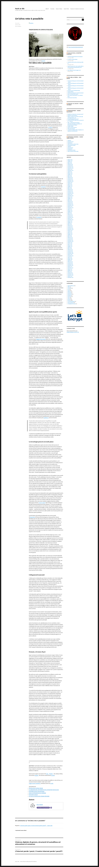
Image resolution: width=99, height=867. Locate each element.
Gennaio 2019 (70, 251)
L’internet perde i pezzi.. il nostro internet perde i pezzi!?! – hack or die (36, 825)
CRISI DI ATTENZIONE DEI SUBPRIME (37, 793)
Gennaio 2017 (70, 272)
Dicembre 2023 (70, 192)
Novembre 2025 (70, 168)
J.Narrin (43, 60)
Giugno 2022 (70, 210)
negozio (36, 775)
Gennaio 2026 (70, 165)
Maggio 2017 (70, 270)
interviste (69, 296)
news (69, 297)
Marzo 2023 (70, 200)
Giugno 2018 (70, 258)
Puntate (52, 8)
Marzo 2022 (70, 213)
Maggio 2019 (70, 246)
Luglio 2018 (70, 257)
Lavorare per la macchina (72, 97)
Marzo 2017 (70, 271)
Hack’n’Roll (66, 8)
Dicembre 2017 (70, 264)
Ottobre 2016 (70, 276)
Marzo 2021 (70, 224)
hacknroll (69, 292)
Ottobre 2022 (70, 206)
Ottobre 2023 (70, 194)
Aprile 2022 (70, 212)
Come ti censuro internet (72, 127)
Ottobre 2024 (70, 182)
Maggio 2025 (70, 174)
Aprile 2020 (70, 235)
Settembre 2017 (70, 267)
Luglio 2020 (70, 231)
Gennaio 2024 (70, 190)
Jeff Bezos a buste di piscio (72, 115)
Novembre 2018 (70, 253)
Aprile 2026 (70, 162)
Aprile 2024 (70, 187)
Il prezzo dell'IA (70, 91)
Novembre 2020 (70, 229)
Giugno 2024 (70, 184)
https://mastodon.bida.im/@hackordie (76, 47)
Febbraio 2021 (70, 225)
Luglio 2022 (70, 208)
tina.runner (40, 804)
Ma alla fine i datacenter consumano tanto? (75, 114)
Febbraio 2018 (70, 261)
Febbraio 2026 (70, 164)
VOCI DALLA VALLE (33, 794)
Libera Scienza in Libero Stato (73, 144)
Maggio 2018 (70, 259)
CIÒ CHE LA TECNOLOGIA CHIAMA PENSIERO (39, 796)
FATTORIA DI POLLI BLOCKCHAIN (36, 791)
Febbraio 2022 (70, 214)
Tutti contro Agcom (71, 128)
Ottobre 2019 (70, 242)
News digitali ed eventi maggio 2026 (74, 70)
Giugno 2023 (70, 196)
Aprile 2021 (70, 223)
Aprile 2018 (70, 260)
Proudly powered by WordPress (31, 861)
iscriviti (53, 775)
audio (69, 286)
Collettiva (69, 140)
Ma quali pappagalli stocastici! (73, 119)
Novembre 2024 (70, 181)
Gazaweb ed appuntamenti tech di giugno (75, 56)
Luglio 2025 (70, 171)
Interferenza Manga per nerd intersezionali (75, 92)
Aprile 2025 (70, 175)
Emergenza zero (71, 141)
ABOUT (47, 8)
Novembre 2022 (70, 205)
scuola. (51, 783)
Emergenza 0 (70, 142)
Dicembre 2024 (70, 180)
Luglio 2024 (70, 183)
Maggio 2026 (70, 160)
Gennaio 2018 (70, 263)
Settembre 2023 (70, 195)
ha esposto (38, 217)
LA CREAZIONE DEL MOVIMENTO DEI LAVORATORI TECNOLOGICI (44, 789)
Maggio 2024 (70, 186)
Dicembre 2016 (70, 273)
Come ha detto (42, 502)
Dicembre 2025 (70, 166)
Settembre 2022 (70, 207)
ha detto (50, 127)
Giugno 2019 (70, 245)
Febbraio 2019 (70, 249)
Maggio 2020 (70, 234)
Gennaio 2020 (70, 239)
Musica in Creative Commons (77, 8)
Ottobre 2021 (70, 218)
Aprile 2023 (70, 199)
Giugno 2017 (70, 269)
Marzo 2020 (70, 236)
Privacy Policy (22, 861)
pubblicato (46, 417)
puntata (69, 300)
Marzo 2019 (70, 248)
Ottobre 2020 (70, 230)
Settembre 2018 (70, 255)
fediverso (69, 291)
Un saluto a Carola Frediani (72, 59)
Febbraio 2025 (70, 177)
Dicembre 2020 (70, 228)
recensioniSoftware (71, 301)
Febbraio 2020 (70, 237)
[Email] (51, 808)
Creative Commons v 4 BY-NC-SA (73, 332)
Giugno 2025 (70, 172)
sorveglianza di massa (72, 303)
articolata (43, 186)
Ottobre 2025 (70, 169)
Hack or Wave (59, 8)
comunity (69, 288)
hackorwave (70, 294)
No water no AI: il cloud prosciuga (74, 90)
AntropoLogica (70, 147)
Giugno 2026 (70, 159)
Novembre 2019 (70, 241)
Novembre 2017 (70, 265)
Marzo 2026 (70, 163)
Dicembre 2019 (70, 240)
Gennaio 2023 (70, 202)
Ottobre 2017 (70, 266)
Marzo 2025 (70, 176)
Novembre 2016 (70, 275)
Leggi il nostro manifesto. (35, 783)
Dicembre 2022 (70, 204)
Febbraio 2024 (70, 189)
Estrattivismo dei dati (71, 145)
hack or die (19, 9)
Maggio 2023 (70, 198)
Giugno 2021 (70, 220)
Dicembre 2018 (70, 252)
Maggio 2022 (70, 211)
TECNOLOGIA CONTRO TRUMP (36, 788)
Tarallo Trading (70, 126)
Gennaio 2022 (70, 216)
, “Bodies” (49, 773)
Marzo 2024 (70, 188)
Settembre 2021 (70, 219)
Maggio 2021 (70, 222)
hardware (69, 295)
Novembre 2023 (70, 193)
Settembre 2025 (70, 170)
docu (68, 289)
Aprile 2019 (70, 247)
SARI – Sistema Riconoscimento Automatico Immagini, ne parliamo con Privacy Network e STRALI (75, 124)
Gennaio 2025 (70, 178)
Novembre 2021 (70, 217)
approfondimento (71, 285)
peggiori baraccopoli (40, 339)
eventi (69, 290)
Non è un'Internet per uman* (73, 94)
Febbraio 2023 (70, 201)
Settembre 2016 (70, 277)
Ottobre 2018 (70, 254)
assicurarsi (32, 517)
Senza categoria (18, 26)
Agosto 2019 (70, 243)
